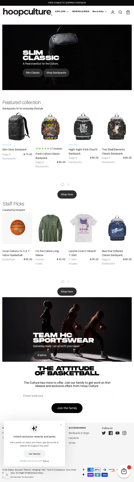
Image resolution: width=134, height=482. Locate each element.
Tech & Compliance (56, 470)
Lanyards (74, 438)
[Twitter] (105, 433)
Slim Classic (33, 72)
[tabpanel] (48, 145)
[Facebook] (112, 433)
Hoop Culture (17, 477)
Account (19, 470)
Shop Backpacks (56, 72)
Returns (27, 470)
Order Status (8, 470)
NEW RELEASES (80, 11)
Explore (42, 355)
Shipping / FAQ (39, 470)
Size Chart (71, 470)
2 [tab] (68, 184)
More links (98, 11)
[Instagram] (125, 433)
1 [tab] (62, 184)
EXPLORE (60, 11)
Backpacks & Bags (79, 433)
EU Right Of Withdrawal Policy (29, 473)
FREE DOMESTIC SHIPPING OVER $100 (67, 3)
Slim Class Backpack (14, 149)
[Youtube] (118, 433)
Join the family (67, 408)
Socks (72, 443)
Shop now (67, 194)
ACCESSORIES (77, 428)
